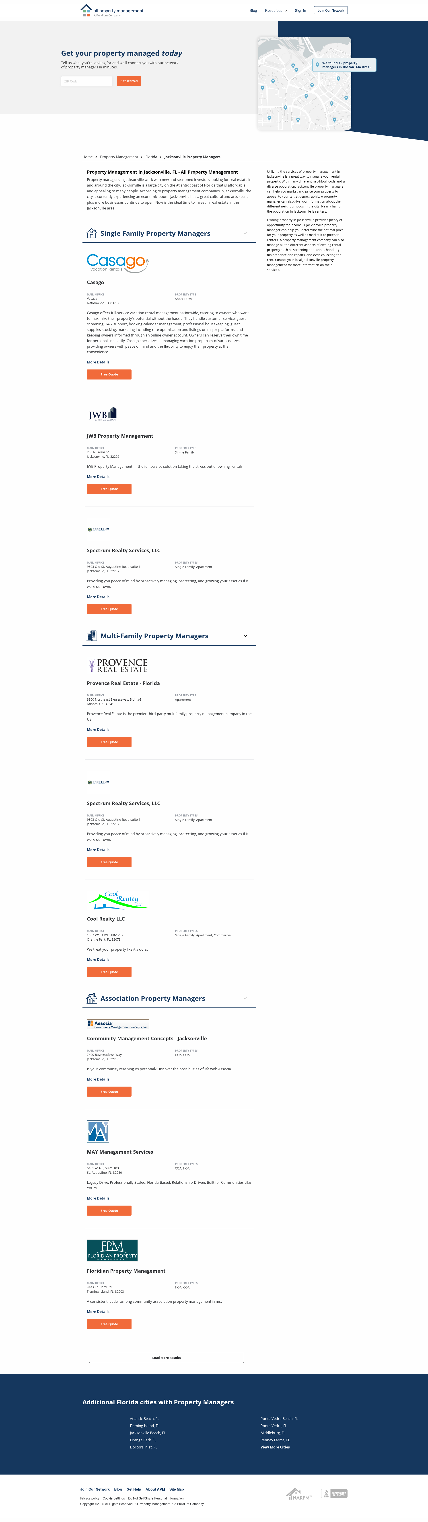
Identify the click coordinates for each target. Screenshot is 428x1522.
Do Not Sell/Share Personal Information (156, 1498)
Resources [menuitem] (274, 10)
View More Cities (275, 1447)
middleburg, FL (273, 1432)
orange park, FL (143, 1440)
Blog (118, 1489)
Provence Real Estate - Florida (123, 683)
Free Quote (109, 374)
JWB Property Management (120, 435)
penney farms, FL (275, 1440)
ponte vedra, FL (274, 1425)
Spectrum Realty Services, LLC (123, 550)
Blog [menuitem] (253, 10)
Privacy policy (89, 1498)
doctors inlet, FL (143, 1447)
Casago (95, 282)
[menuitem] (331, 10)
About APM (155, 1489)
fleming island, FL (144, 1425)
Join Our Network (95, 1489)
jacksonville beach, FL (148, 1432)
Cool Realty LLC (106, 918)
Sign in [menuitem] (300, 10)
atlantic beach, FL (144, 1418)
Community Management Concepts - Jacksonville (147, 1038)
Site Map (176, 1489)
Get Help (134, 1489)
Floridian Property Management (126, 1270)
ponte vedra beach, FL (279, 1418)
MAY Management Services (120, 1151)
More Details (98, 362)
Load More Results (166, 1358)
